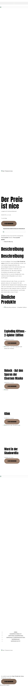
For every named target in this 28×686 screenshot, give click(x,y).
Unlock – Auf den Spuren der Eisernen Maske (13, 374)
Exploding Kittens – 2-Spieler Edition (15, 333)
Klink (7, 413)
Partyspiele (4, 237)
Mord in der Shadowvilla (11, 451)
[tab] (15, 242)
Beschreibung (8, 241)
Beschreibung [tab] (12, 249)
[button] (14, 3)
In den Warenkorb (8, 223)
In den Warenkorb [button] (12, 343)
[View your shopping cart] (0, 163)
